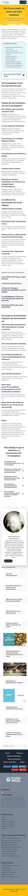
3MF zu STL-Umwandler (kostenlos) (11, 856)
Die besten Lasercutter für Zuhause (11, 876)
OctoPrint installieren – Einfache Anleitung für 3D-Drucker (13, 625)
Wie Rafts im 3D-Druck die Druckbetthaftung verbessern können (14, 734)
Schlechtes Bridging (7, 870)
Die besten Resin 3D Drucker (9, 844)
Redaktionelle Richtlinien (14, 756)
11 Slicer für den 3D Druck (11, 283)
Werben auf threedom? (10, 762)
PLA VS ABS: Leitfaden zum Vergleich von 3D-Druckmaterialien (13, 587)
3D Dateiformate (6, 867)
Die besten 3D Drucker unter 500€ (11, 838)
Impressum (20, 753)
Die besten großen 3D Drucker (9, 849)
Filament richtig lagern (7, 874)
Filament (22, 130)
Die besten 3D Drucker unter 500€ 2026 (12, 306)
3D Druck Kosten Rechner (8, 853)
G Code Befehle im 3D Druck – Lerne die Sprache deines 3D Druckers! (13, 298)
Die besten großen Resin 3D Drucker (11, 847)
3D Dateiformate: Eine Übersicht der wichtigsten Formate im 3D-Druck (13, 720)
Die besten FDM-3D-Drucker (9, 851)
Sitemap (22, 762)
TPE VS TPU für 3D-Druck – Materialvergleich (13, 612)
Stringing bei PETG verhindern (9, 872)
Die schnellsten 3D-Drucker (9, 842)
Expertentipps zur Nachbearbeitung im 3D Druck (14, 681)
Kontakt (7, 753)
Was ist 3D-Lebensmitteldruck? (11, 574)
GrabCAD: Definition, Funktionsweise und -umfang (14, 708)
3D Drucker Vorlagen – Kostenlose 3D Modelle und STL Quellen (14, 290)
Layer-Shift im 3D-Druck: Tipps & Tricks (13, 278)
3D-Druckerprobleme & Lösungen (10, 865)
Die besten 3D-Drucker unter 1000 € (11, 840)
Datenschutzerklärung (14, 759)
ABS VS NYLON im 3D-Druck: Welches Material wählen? (14, 600)
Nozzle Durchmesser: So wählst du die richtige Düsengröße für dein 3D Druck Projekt (14, 653)
